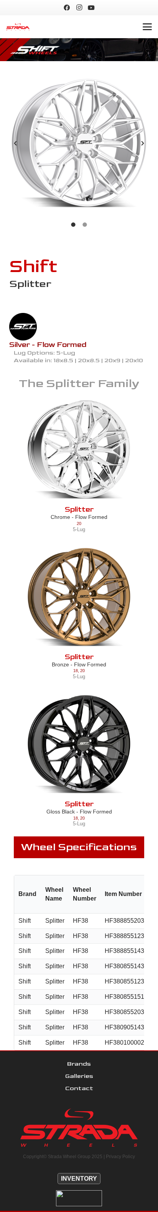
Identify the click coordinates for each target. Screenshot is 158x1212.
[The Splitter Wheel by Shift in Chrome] (79, 450)
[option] (79, 143)
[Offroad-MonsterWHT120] (79, 1198)
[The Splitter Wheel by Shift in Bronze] (79, 597)
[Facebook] (67, 8)
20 (79, 523)
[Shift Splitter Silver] (79, 143)
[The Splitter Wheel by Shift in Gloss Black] (79, 744)
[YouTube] (91, 8)
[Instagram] (79, 8)
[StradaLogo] (18, 27)
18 (75, 670)
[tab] (73, 224)
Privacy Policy (120, 1156)
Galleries (79, 1076)
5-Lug (79, 529)
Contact (79, 1088)
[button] (147, 26)
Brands (79, 1064)
